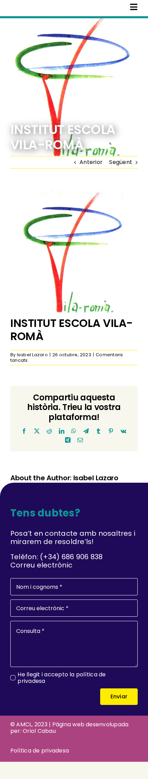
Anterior (91, 162)
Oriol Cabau (39, 731)
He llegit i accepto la (62, 677)
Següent (120, 162)
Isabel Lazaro (32, 354)
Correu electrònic (41, 565)
